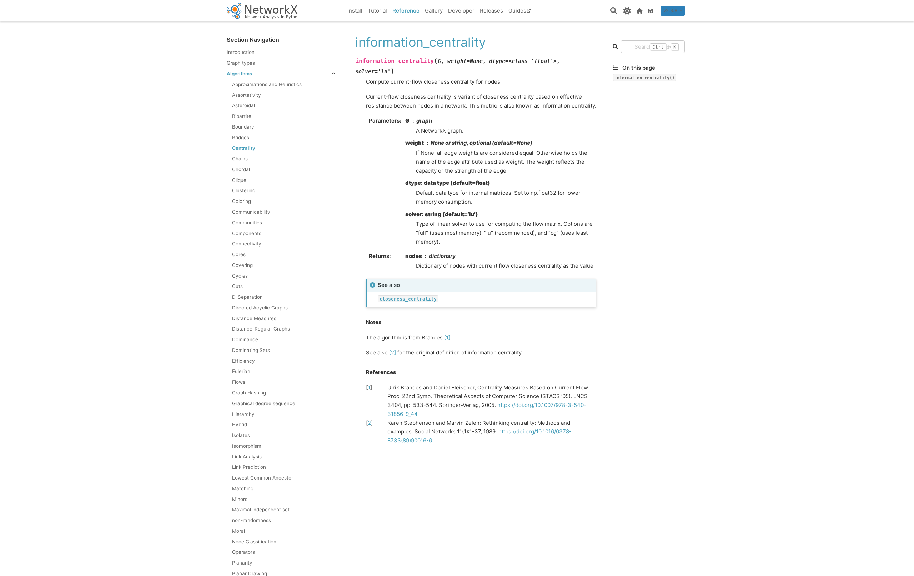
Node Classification (254, 542)
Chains (240, 159)
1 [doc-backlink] (369, 387)
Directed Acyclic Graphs (260, 308)
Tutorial (377, 10)
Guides (517, 10)
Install (354, 10)
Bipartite (241, 116)
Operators (243, 552)
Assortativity (246, 95)
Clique (239, 180)
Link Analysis (247, 457)
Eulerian (241, 371)
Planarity (242, 563)
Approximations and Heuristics (267, 84)
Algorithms (239, 73)
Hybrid (239, 424)
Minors (239, 499)
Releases (491, 10)
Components (246, 233)
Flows (238, 382)
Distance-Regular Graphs (261, 329)
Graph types (241, 63)
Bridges (240, 137)
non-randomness (251, 520)
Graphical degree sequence (263, 403)
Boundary (243, 127)
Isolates (241, 435)
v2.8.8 (671, 10)
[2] (392, 352)
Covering (242, 265)
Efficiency (243, 361)
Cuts (237, 286)
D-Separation (247, 297)
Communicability (251, 212)
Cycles (240, 276)
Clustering (243, 190)
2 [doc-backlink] (369, 422)
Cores (239, 254)
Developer (461, 10)
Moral (238, 531)
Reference (406, 10)
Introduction (241, 52)
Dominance (245, 339)
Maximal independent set (261, 509)
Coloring (241, 201)
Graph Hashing (249, 393)
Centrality (243, 148)
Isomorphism (246, 446)
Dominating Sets (251, 350)
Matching (242, 488)
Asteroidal (243, 105)
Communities (247, 222)
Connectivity (246, 244)
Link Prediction (249, 467)
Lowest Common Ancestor (262, 478)
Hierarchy (243, 414)
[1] (447, 337)
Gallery (434, 10)
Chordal (241, 169)
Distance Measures (254, 318)
